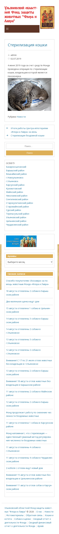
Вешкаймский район (16, 173)
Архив (41, 526)
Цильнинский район (16, 221)
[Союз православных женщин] (21, 246)
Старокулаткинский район (19, 202)
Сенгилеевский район (17, 199)
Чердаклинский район (17, 224)
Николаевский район (16, 195)
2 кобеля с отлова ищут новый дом (24, 468)
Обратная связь (34, 515)
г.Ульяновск (12, 181)
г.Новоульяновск (14, 177)
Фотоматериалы (14, 515)
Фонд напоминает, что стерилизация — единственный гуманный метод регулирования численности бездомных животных (28, 437)
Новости (21, 116)
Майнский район (14, 192)
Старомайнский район (17, 206)
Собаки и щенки (22, 518)
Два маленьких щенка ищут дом (22, 301)
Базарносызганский (16, 166)
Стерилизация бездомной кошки (27, 135)
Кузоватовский (14, 188)
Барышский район (15, 170)
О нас (39, 511)
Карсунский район (15, 184)
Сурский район (13, 210)
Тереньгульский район (17, 213)
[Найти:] (29, 146)
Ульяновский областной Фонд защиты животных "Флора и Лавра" (21, 14)
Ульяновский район (16, 217)
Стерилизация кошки (27, 44)
